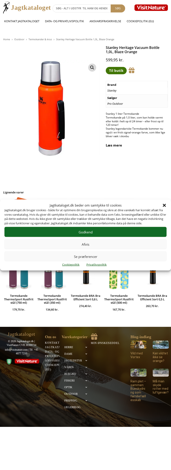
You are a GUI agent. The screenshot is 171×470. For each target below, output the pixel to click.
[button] (164, 205)
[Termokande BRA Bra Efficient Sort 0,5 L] (152, 275)
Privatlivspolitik (96, 265)
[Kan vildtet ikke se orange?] (161, 345)
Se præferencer (85, 256)
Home (6, 39)
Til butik (116, 70)
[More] (160, 159)
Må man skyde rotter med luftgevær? (161, 387)
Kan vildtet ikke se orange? (160, 357)
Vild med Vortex (136, 355)
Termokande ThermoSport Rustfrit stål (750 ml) (18, 299)
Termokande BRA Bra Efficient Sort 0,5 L (152, 297)
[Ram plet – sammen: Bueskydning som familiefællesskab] (138, 373)
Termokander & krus (40, 39)
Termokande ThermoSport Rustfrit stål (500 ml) (119, 299)
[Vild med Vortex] (138, 345)
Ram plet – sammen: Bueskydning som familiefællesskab (138, 391)
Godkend (86, 232)
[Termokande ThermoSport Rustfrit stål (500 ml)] (118, 275)
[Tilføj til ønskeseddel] (131, 70)
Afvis (85, 244)
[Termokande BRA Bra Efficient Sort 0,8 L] (85, 275)
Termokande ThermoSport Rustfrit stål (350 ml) (52, 299)
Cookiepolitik (70, 265)
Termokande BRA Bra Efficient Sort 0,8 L (85, 297)
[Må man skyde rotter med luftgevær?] (161, 373)
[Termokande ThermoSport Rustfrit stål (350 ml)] (52, 275)
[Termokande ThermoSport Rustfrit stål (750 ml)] (18, 275)
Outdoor (19, 39)
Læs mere (114, 145)
